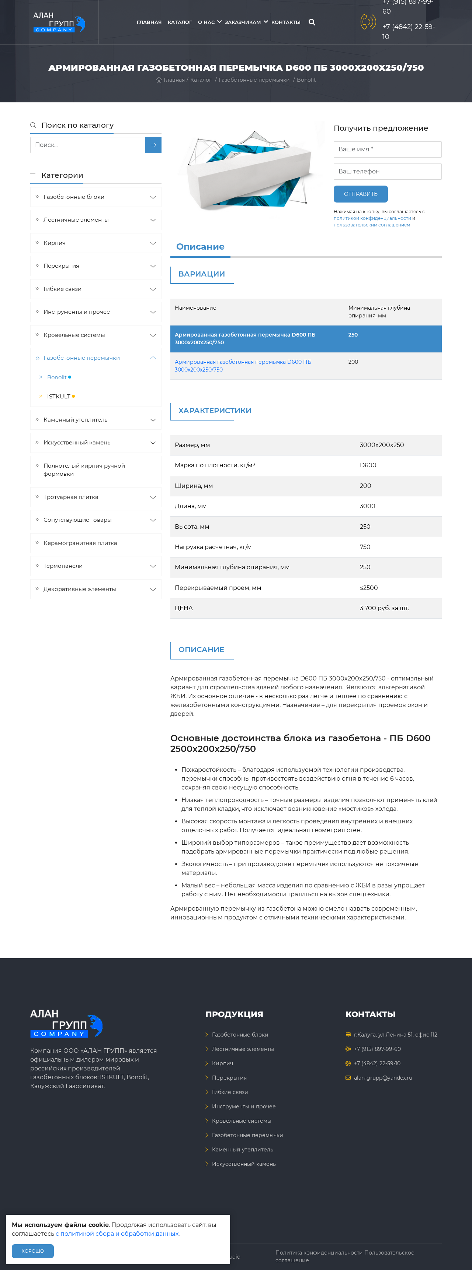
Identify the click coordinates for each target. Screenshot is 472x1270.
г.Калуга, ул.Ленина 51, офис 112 (395, 1034)
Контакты (286, 22)
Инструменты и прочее (77, 311)
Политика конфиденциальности (319, 1252)
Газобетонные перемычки (254, 80)
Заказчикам (243, 22)
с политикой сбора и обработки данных (117, 1233)
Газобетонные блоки (74, 196)
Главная (149, 22)
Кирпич (55, 242)
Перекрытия (61, 265)
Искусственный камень (77, 442)
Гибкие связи (62, 288)
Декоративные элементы (80, 588)
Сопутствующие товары (78, 519)
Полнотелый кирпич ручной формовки (84, 470)
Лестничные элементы (76, 219)
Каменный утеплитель (75, 419)
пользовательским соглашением (372, 225)
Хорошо (33, 1251)
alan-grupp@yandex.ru (383, 1077)
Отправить (361, 194)
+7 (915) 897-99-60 (377, 1049)
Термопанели (63, 565)
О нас (206, 22)
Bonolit (306, 80)
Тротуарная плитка (71, 496)
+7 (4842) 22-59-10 (377, 1063)
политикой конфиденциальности (372, 218)
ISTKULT (59, 396)
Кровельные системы (74, 334)
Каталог (180, 22)
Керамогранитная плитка (80, 542)
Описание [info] (200, 246)
